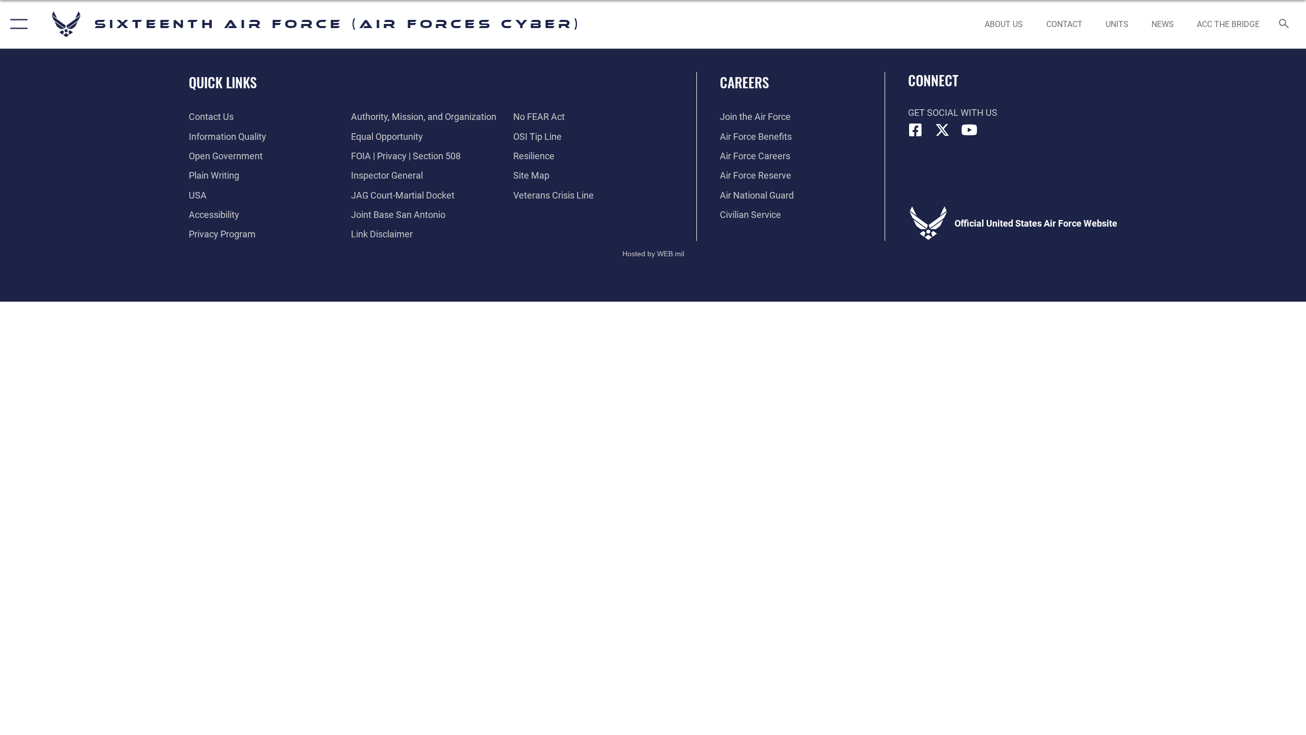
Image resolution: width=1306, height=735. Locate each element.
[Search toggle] (1284, 24)
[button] (16, 24)
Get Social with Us (952, 112)
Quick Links (223, 82)
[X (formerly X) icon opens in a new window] (942, 130)
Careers (744, 82)
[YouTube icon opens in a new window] (969, 130)
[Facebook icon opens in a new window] (915, 130)
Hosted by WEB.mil (653, 254)
